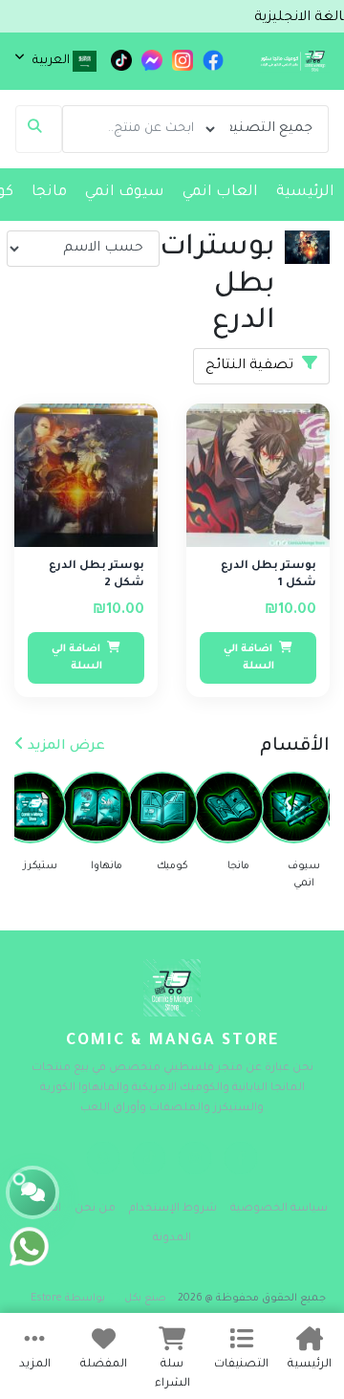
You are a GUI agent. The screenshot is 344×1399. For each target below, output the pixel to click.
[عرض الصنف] (221, 429)
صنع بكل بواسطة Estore (98, 1298)
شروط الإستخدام (173, 1209)
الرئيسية (305, 193)
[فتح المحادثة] (32, 1192)
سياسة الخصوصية (279, 1209)
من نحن (95, 1209)
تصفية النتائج (251, 366)
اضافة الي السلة (249, 658)
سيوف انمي (124, 193)
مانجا (49, 193)
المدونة (172, 1239)
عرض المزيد (64, 746)
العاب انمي (220, 193)
